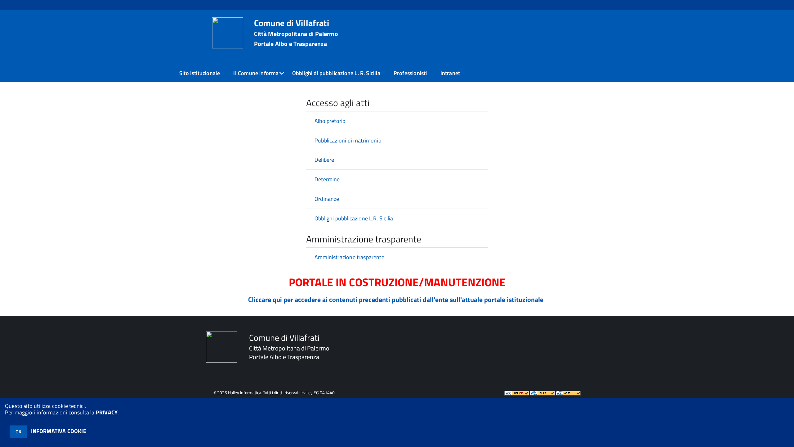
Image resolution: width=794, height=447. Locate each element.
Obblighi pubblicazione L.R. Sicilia (353, 218)
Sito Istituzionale (199, 73)
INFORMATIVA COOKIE (58, 431)
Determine (327, 179)
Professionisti (410, 73)
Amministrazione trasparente (349, 257)
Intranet (450, 73)
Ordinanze (326, 199)
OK (18, 431)
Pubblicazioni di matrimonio (347, 140)
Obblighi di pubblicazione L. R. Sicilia (336, 73)
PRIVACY (107, 412)
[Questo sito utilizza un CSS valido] (568, 392)
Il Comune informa (256, 73)
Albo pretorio (330, 121)
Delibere (324, 160)
